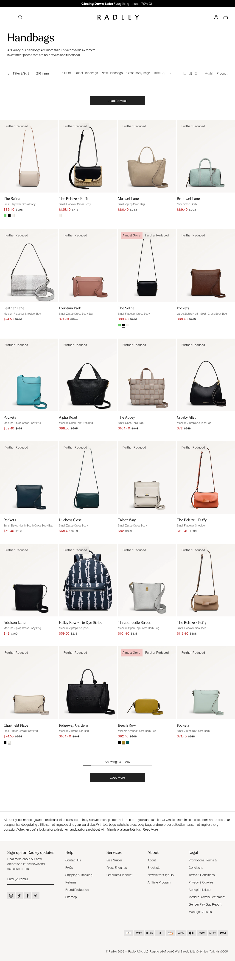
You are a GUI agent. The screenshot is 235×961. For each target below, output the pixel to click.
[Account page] (216, 17)
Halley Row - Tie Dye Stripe (80, 622)
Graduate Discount (119, 875)
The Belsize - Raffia (74, 198)
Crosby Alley (186, 417)
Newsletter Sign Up (161, 875)
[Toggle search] (20, 17)
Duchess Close (70, 520)
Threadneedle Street (134, 622)
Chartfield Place (16, 725)
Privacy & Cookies (201, 882)
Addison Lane (14, 622)
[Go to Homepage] (118, 17)
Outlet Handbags (86, 73)
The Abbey (126, 417)
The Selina (12, 198)
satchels (123, 824)
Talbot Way (127, 520)
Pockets (183, 308)
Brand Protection (77, 890)
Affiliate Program (159, 882)
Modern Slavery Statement (207, 897)
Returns (70, 882)
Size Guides (114, 860)
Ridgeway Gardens (73, 725)
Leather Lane (14, 308)
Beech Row (127, 725)
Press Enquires (116, 867)
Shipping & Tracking (78, 875)
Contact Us (73, 860)
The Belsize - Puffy (192, 520)
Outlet (66, 73)
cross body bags (141, 824)
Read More (150, 829)
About (152, 860)
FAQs (69, 867)
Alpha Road (68, 417)
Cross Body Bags (138, 73)
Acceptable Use (200, 890)
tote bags (109, 824)
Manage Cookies (200, 912)
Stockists (154, 867)
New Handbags (112, 73)
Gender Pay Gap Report (205, 904)
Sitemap (71, 897)
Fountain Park (70, 308)
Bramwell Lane (188, 198)
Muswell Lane (128, 198)
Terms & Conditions (202, 875)
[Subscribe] (50, 879)
